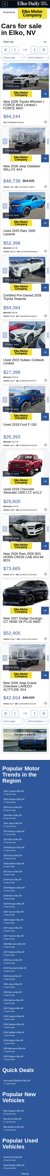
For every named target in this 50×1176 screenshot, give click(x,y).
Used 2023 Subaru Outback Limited (23, 361)
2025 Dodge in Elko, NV (13, 1058)
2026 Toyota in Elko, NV (13, 792)
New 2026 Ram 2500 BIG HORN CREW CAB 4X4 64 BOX (23, 557)
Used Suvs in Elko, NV (12, 1158)
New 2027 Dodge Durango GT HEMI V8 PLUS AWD (22, 620)
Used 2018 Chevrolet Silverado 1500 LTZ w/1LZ (22, 491)
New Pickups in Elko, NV (13, 1112)
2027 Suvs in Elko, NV (12, 873)
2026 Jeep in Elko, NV (12, 824)
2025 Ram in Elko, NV (12, 993)
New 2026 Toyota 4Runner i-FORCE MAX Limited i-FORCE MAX (24, 105)
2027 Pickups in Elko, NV (13, 832)
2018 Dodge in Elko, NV (13, 1041)
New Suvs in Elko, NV (12, 1120)
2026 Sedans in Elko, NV (13, 865)
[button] (4, 77)
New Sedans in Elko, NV (13, 1128)
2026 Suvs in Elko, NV (12, 808)
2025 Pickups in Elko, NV (13, 905)
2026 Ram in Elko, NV (12, 816)
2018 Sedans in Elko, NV (13, 1025)
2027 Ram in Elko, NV (12, 840)
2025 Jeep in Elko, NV (12, 985)
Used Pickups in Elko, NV (13, 1166)
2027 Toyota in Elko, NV (13, 937)
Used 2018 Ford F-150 (20, 424)
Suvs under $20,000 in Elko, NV (16, 1082)
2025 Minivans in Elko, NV (14, 1049)
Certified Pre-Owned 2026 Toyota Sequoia (22, 297)
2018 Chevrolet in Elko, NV (14, 969)
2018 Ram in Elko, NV (12, 897)
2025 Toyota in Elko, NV (13, 913)
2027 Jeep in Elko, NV (12, 929)
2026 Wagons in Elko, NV (14, 889)
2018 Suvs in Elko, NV (12, 961)
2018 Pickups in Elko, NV (13, 849)
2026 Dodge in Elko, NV (13, 921)
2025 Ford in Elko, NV (12, 977)
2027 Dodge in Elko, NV (13, 1009)
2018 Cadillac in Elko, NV (13, 1033)
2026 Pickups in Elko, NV (13, 800)
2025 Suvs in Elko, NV (12, 857)
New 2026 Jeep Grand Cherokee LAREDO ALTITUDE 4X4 (19, 686)
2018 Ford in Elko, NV (12, 881)
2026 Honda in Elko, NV (13, 1001)
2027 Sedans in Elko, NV (13, 953)
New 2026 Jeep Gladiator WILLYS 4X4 (21, 168)
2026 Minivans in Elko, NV (14, 945)
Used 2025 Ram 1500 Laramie (19, 232)
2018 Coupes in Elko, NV (13, 1017)
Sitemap (25, 1174)
